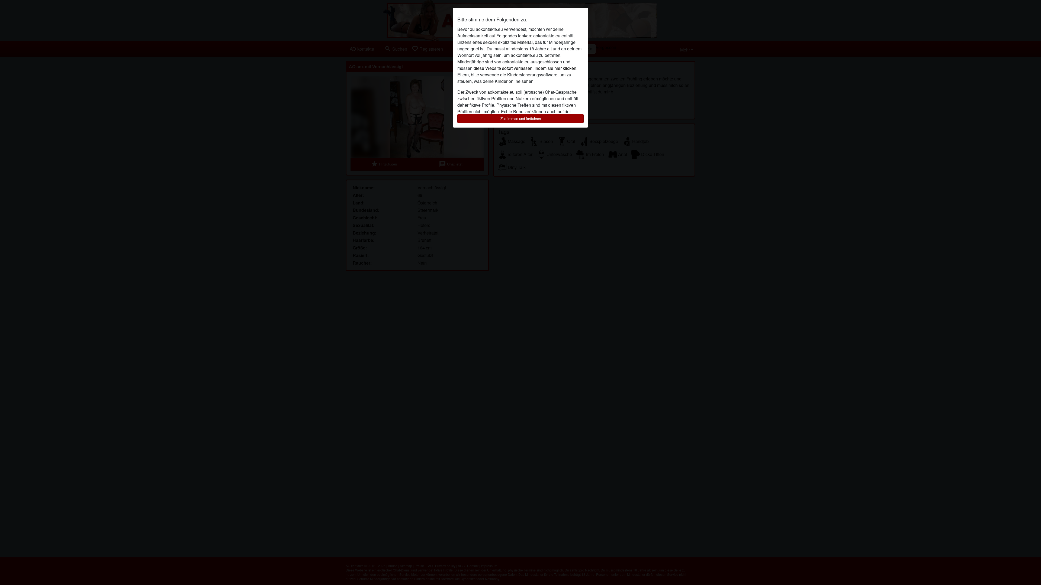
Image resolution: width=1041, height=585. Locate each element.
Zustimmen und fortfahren (520, 118)
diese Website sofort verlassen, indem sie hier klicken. (525, 68)
